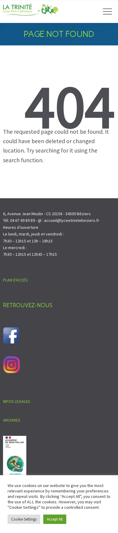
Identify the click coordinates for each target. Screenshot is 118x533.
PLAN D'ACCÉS (15, 280)
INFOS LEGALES (16, 401)
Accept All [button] (55, 519)
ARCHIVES (11, 420)
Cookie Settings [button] (24, 519)
